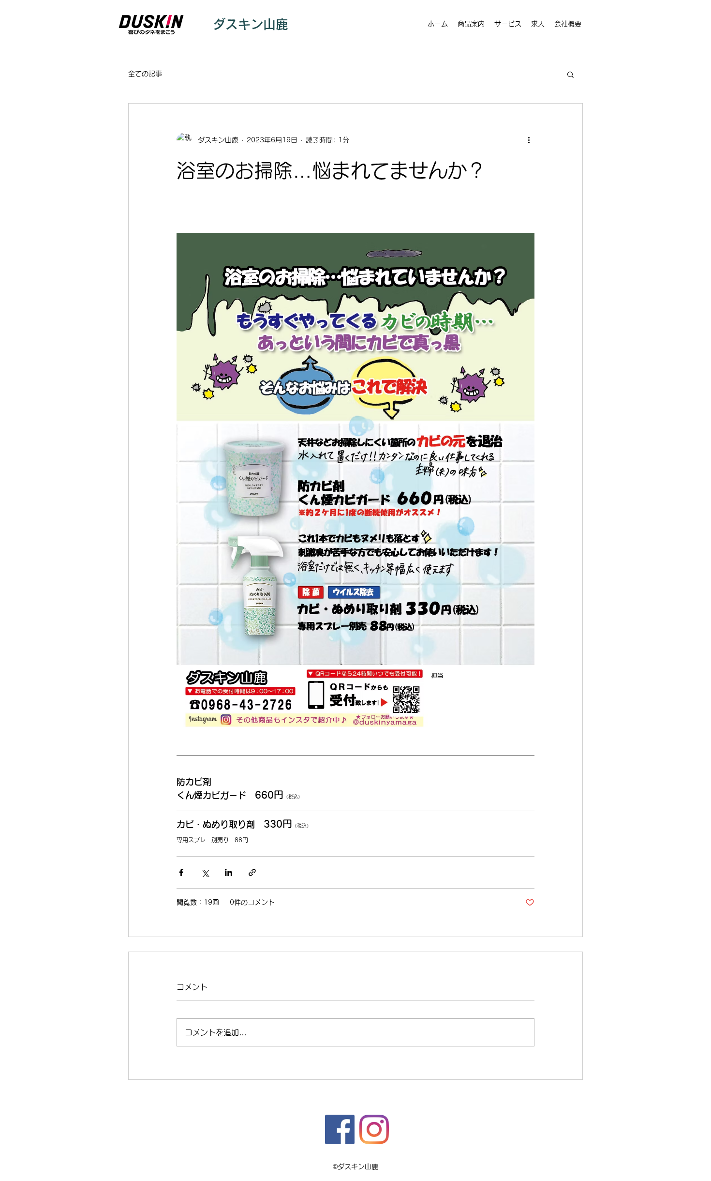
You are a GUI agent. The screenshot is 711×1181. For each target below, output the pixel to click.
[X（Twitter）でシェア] (204, 872)
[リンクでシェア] (252, 872)
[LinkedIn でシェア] (228, 872)
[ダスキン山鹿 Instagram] (374, 1129)
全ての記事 (145, 73)
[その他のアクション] (528, 140)
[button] (570, 74)
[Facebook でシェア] (181, 872)
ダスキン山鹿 (250, 24)
